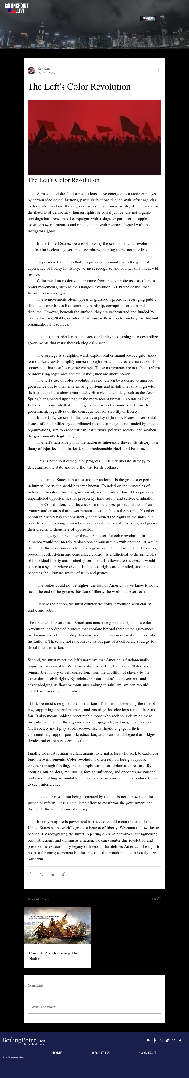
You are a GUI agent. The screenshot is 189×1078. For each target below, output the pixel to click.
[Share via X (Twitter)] (41, 874)
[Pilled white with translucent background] (167, 1040)
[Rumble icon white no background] (148, 1040)
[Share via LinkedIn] (52, 874)
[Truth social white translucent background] (174, 1040)
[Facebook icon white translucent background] (180, 1040)
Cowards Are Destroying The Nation (53, 955)
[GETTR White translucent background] (155, 1040)
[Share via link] (64, 874)
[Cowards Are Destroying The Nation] (57, 925)
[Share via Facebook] (30, 874)
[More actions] (158, 70)
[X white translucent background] (161, 1040)
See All (156, 898)
